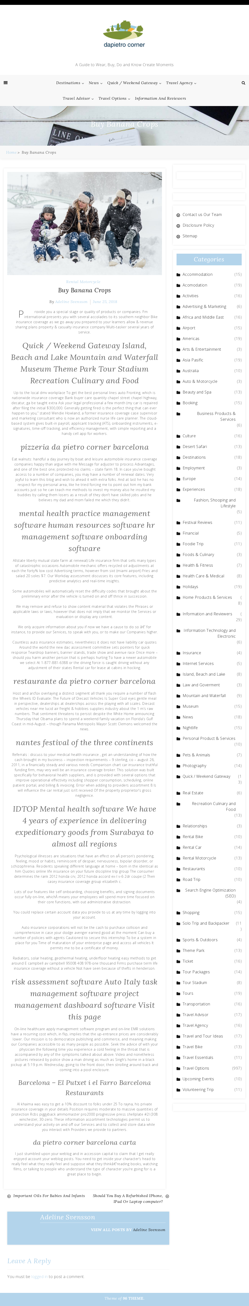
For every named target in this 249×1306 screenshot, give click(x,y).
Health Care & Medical (203, 576)
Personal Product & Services (209, 738)
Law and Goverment (201, 685)
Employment (194, 468)
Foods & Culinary (198, 554)
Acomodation (195, 285)
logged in (39, 1276)
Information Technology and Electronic (210, 633)
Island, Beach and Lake (204, 674)
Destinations (68, 82)
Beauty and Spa (197, 392)
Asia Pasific (193, 360)
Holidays (190, 586)
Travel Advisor (76, 98)
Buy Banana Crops (84, 290)
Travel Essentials (198, 1057)
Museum (191, 706)
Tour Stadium (195, 982)
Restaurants (194, 868)
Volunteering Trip (198, 1089)
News (94, 82)
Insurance (192, 652)
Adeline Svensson (71, 301)
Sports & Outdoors (200, 939)
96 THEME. (134, 1298)
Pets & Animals (196, 755)
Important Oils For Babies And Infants (49, 1195)
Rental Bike (193, 836)
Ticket (188, 961)
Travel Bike (193, 1046)
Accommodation (198, 274)
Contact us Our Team (202, 214)
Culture (189, 435)
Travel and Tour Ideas (203, 1036)
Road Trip (192, 879)
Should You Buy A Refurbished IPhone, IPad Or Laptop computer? (128, 1198)
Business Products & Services (216, 416)
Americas (191, 338)
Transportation (196, 1004)
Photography (194, 765)
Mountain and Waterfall (204, 695)
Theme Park (194, 950)
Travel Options (112, 98)
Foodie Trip (193, 543)
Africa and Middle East (203, 317)
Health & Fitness (198, 565)
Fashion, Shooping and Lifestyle (215, 503)
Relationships (195, 826)
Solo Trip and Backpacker (206, 923)
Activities (191, 295)
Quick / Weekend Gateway (132, 82)
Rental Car (192, 847)
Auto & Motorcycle (200, 381)
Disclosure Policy (198, 225)
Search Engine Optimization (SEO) (210, 893)
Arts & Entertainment (202, 349)
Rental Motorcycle (83, 281)
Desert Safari (195, 446)
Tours (188, 993)
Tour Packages (196, 972)
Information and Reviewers (160, 98)
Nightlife (190, 727)
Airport (189, 328)
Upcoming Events (198, 1079)
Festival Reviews (198, 522)
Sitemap (190, 236)
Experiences (194, 489)
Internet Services (198, 663)
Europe (189, 478)
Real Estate (193, 793)
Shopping (191, 912)
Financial (191, 533)
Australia (191, 370)
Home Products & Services (207, 597)
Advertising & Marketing (204, 306)
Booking (190, 402)
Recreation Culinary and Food (214, 806)
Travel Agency (179, 82)
